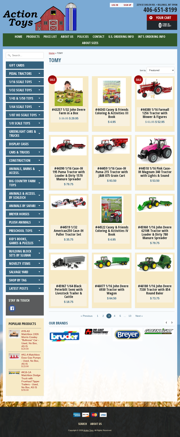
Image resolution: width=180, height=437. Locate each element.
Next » (139, 316)
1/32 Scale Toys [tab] (20, 90)
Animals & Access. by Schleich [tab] (22, 195)
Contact (98, 36)
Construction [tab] (19, 160)
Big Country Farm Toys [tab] (22, 183)
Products (33, 36)
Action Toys (88, 430)
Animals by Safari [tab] (22, 205)
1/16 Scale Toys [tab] (20, 81)
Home (18, 36)
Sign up (127, 4)
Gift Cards (16, 65)
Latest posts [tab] (18, 288)
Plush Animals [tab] (20, 222)
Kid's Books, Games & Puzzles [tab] (21, 240)
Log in (115, 4)
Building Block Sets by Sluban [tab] (20, 253)
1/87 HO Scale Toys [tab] (23, 115)
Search (82, 424)
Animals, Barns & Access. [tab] (22, 170)
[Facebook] (12, 308)
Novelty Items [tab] (19, 263)
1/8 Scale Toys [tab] (19, 123)
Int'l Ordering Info (151, 36)
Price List (50, 36)
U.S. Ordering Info (121, 36)
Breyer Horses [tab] (19, 214)
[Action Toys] (39, 28)
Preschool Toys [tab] (20, 230)
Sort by (143, 70)
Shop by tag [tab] (18, 280)
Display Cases (19, 144)
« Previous (86, 316)
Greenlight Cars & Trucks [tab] (22, 133)
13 (129, 316)
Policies (83, 36)
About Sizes (90, 43)
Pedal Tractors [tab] (20, 73)
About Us (67, 36)
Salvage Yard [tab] (18, 272)
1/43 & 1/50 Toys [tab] (21, 98)
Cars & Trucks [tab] (19, 152)
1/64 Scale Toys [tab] (20, 106)
